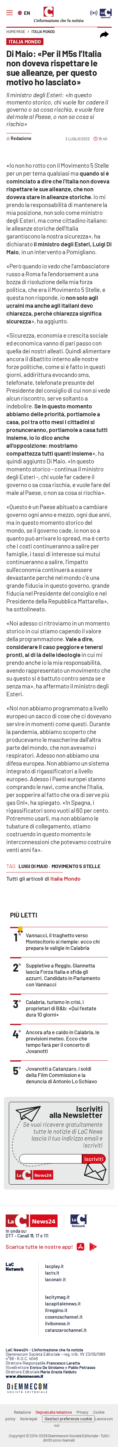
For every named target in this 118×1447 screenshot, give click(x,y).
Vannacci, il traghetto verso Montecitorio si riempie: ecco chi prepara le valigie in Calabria (63, 941)
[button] (104, 34)
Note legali (28, 1418)
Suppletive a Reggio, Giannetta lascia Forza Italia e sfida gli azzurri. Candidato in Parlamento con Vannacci (63, 974)
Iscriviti (94, 1158)
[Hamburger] (9, 13)
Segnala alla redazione (54, 1412)
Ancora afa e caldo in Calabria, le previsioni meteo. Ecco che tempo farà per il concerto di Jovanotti (62, 1041)
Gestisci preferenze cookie (68, 1418)
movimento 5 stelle (76, 866)
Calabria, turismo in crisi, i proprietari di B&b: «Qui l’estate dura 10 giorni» (61, 1008)
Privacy (82, 1412)
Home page (15, 31)
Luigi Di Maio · (34, 866)
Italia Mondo (43, 31)
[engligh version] (20, 12)
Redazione (22, 1412)
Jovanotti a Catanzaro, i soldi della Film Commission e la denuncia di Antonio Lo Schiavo (61, 1074)
